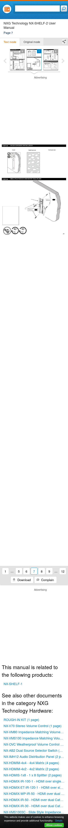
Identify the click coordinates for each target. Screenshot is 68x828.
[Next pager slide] (63, 61)
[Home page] (7, 9)
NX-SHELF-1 (13, 683)
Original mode (32, 42)
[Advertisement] (34, 110)
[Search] (64, 8)
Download (24, 579)
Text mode (10, 42)
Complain (47, 579)
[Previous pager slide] (5, 61)
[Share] (64, 41)
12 (62, 571)
